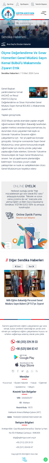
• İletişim (30, 387)
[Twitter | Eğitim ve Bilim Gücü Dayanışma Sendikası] (22, 371)
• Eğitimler (42, 383)
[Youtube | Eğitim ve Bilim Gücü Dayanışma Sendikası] (27, 371)
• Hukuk (33, 383)
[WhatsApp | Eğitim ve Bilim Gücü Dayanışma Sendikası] (32, 371)
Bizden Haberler (24, 44)
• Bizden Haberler (21, 383)
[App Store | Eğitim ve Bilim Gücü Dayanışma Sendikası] (24, 364)
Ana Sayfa (11, 44)
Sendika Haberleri (13, 37)
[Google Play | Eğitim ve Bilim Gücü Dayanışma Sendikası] (24, 357)
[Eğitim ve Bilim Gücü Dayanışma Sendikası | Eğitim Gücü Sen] (17, 14)
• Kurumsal (7, 383)
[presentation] (17, 266)
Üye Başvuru (24, 4)
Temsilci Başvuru (41, 4)
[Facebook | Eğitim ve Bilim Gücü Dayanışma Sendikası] (18, 371)
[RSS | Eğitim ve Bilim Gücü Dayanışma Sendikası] (37, 371)
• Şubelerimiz (20, 387)
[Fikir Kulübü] (24, 460)
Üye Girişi (10, 4)
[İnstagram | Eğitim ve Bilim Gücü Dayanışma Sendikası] (13, 371)
